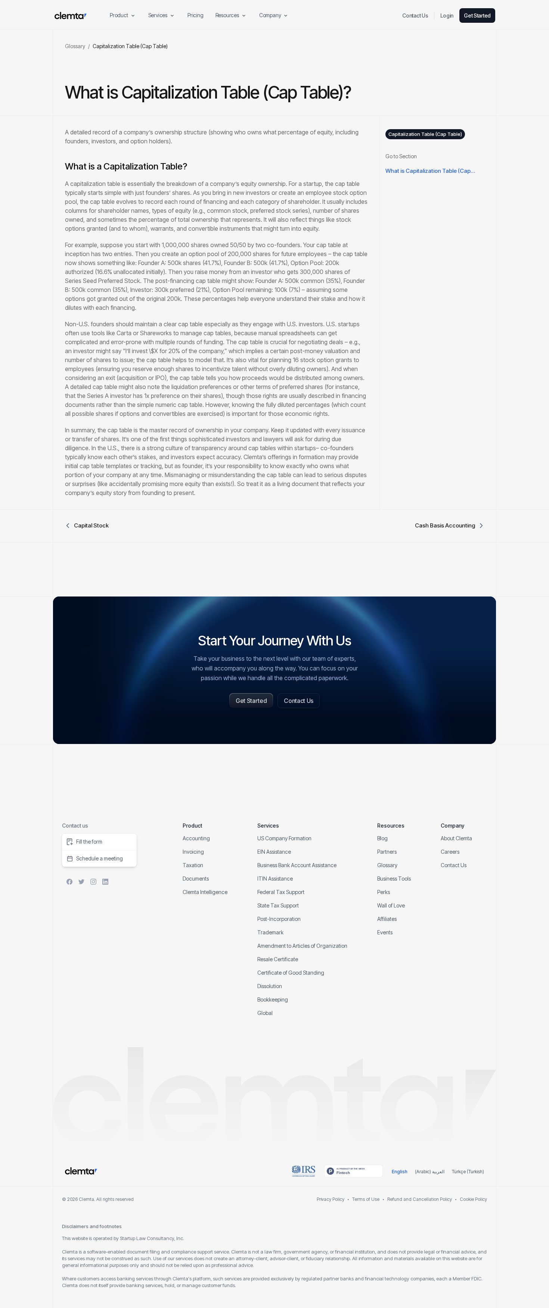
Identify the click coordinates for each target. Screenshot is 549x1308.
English (399, 1171)
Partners (387, 851)
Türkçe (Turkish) (468, 1171)
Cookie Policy (473, 1199)
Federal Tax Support (280, 892)
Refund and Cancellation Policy (419, 1199)
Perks (383, 892)
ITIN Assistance (275, 878)
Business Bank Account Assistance (296, 865)
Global (265, 1013)
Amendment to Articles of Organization (302, 946)
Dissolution (269, 986)
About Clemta (456, 838)
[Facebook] (69, 882)
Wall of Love (391, 905)
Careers (450, 851)
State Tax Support (278, 905)
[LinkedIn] (105, 882)
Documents (196, 878)
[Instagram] (93, 882)
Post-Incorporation (279, 919)
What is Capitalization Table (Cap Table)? (428, 172)
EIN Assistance (274, 851)
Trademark (270, 932)
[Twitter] (81, 882)
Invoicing (193, 851)
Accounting (196, 838)
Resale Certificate (277, 959)
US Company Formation (284, 838)
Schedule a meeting (99, 858)
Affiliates (387, 919)
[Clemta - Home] (70, 15)
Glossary (75, 46)
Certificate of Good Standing (290, 972)
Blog (382, 838)
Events (385, 932)
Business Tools (394, 878)
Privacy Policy (330, 1199)
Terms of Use (365, 1199)
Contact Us (415, 15)
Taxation (193, 865)
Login (446, 15)
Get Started (477, 15)
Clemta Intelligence (205, 892)
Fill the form (89, 841)
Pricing (195, 15)
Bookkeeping (272, 999)
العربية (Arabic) (429, 1171)
